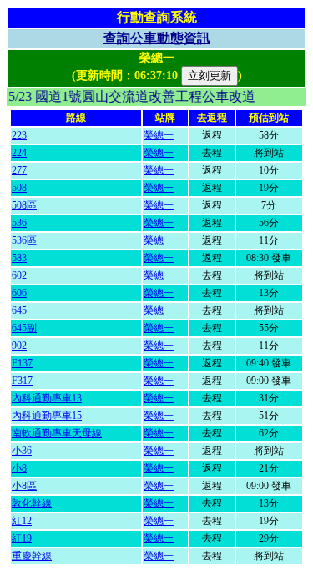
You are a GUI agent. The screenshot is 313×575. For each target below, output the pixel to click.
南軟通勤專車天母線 (57, 433)
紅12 (22, 521)
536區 (24, 240)
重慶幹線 (32, 556)
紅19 (22, 538)
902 (19, 345)
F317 (22, 380)
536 (19, 223)
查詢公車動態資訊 (156, 38)
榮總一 (159, 135)
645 (19, 310)
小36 (22, 450)
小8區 (24, 486)
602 (19, 275)
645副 (24, 328)
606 (19, 293)
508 (19, 188)
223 (19, 135)
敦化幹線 (32, 503)
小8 (19, 468)
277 (19, 170)
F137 (22, 363)
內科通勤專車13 (47, 398)
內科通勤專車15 (47, 415)
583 (19, 258)
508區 (24, 205)
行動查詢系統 (157, 17)
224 (19, 153)
